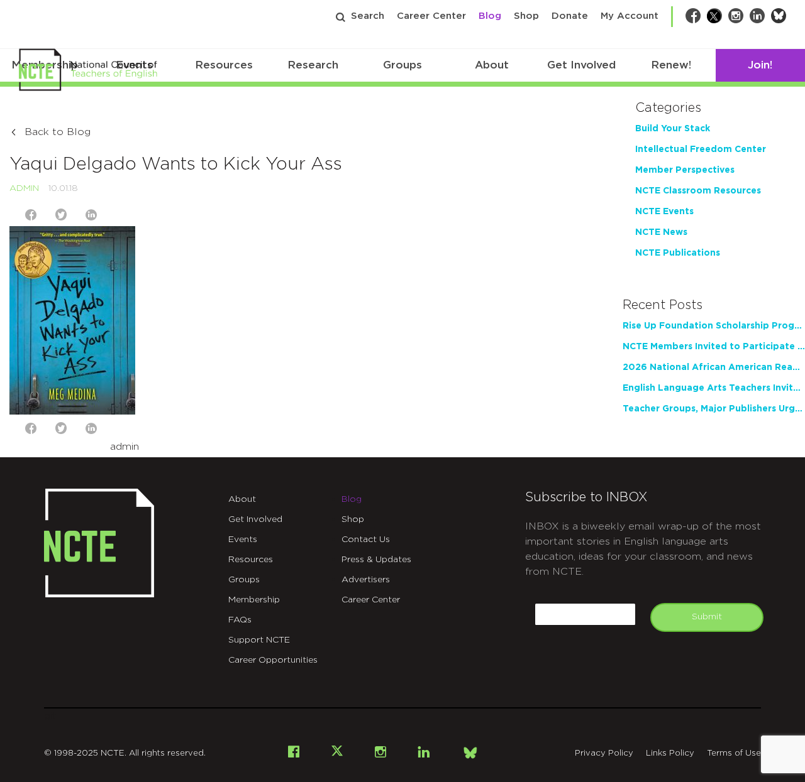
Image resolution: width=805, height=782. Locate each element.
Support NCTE (259, 640)
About (492, 65)
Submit (707, 616)
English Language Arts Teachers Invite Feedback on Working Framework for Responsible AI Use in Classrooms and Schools (714, 388)
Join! (760, 65)
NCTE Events (664, 211)
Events (242, 539)
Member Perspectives (685, 170)
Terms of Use (734, 753)
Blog (490, 16)
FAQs (240, 620)
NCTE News (661, 232)
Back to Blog (58, 132)
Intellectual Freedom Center (700, 149)
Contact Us (365, 539)
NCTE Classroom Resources (698, 191)
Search (367, 16)
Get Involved (581, 65)
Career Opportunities (273, 660)
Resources (224, 65)
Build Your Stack (672, 128)
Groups (402, 65)
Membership (254, 599)
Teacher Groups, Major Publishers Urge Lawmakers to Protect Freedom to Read (714, 409)
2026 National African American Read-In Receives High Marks (714, 367)
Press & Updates (376, 559)
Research (312, 65)
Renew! (671, 65)
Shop (526, 16)
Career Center (431, 16)
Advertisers (365, 579)
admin (24, 188)
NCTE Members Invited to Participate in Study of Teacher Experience (714, 346)
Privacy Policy (604, 753)
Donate (570, 16)
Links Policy (670, 753)
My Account (629, 16)
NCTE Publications (677, 253)
